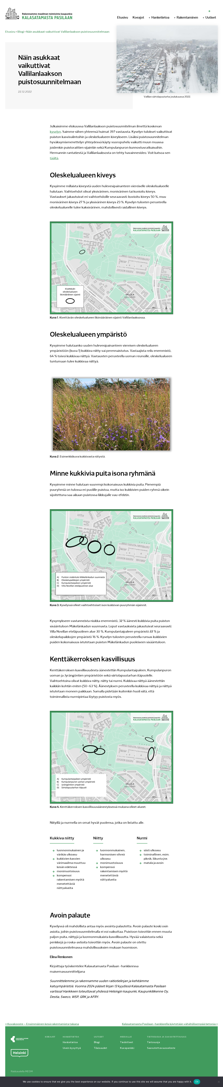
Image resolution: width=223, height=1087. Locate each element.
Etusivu (122, 17)
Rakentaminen (187, 17)
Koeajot (138, 17)
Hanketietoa (160, 17)
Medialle (126, 1037)
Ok (196, 1081)
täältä (54, 158)
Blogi (20, 32)
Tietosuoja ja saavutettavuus (166, 1037)
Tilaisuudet (100, 1048)
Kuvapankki (127, 1048)
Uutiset (210, 17)
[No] (218, 1082)
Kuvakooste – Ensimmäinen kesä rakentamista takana (42, 1024)
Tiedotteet (126, 1042)
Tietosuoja (153, 1042)
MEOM (29, 1071)
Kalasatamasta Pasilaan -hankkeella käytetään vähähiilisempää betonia (170, 1024)
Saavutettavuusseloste (161, 1048)
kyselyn (55, 132)
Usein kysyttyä (72, 1048)
